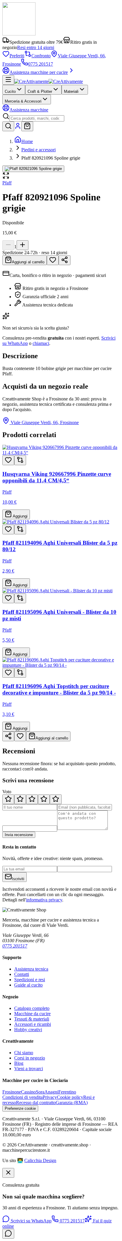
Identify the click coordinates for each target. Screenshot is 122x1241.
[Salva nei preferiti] (53, 260)
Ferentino (67, 1091)
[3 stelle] (32, 799)
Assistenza (28, 109)
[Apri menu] (8, 80)
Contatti (21, 974)
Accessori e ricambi (32, 1024)
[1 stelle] (8, 799)
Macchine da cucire (32, 1013)
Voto (6, 791)
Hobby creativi (28, 1029)
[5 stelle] (56, 799)
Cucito (10, 91)
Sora (40, 1091)
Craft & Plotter (40, 91)
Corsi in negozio (29, 1057)
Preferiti (16, 55)
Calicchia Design (40, 1160)
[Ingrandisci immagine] (33, 169)
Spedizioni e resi (29, 979)
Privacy (50, 1097)
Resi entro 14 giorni (35, 47)
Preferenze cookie (20, 1108)
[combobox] (36, 118)
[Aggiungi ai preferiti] (8, 460)
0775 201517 (40, 63)
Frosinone (11, 1091)
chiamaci (41, 343)
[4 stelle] (44, 799)
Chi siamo (23, 1052)
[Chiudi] (8, 1173)
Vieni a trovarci (28, 1068)
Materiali (71, 91)
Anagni (51, 1091)
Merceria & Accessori (23, 101)
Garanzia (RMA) (72, 1102)
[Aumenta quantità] (22, 245)
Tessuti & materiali (31, 1018)
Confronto (41, 55)
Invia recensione (19, 835)
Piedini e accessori (38, 149)
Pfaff (7, 182)
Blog (18, 1063)
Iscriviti (18, 879)
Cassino (28, 1091)
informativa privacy (44, 899)
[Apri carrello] (27, 126)
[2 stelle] (20, 799)
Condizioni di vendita (22, 1097)
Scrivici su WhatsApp (30, 1220)
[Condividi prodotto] (64, 260)
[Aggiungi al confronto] (20, 460)
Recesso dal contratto (36, 1102)
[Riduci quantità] (8, 245)
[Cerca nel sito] (8, 126)
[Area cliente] (17, 127)
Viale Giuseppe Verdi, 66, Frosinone (45, 422)
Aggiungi (20, 516)
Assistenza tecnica (31, 968)
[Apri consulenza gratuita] (8, 1234)
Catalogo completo (31, 1008)
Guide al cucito (28, 984)
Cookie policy (70, 1097)
